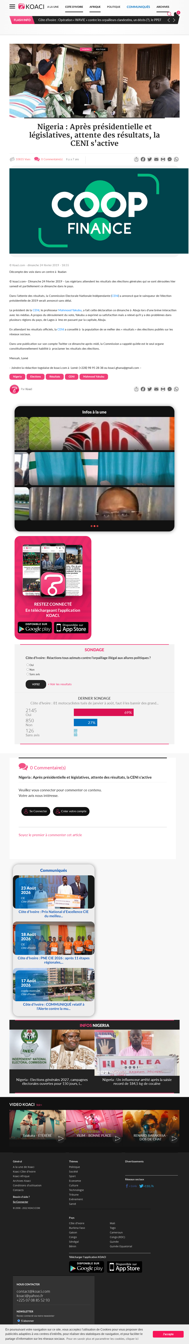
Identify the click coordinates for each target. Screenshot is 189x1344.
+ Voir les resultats (60, 684)
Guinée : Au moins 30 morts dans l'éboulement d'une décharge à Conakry (87, 20)
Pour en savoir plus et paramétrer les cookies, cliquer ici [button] (102, 1338)
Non (32, 669)
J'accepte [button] (168, 1334)
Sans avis (35, 674)
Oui (32, 665)
